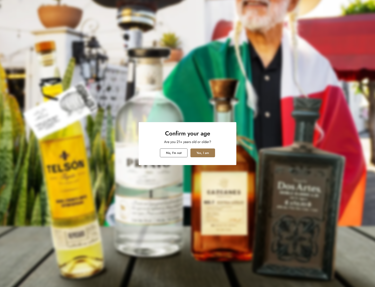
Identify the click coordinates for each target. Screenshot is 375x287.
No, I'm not (173, 153)
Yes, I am (202, 153)
